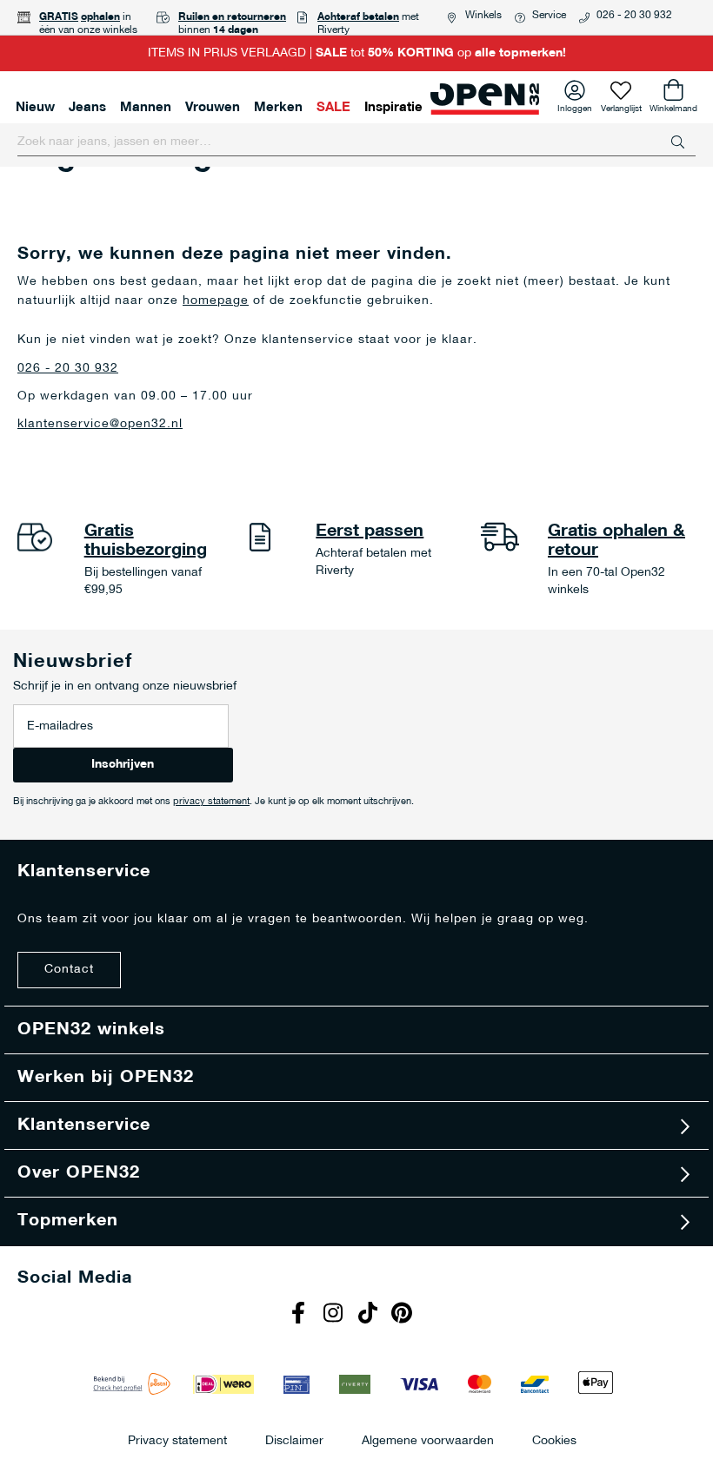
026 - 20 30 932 (634, 15)
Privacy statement (177, 1440)
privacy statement (211, 802)
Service (549, 15)
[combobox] (356, 142)
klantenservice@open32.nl (100, 424)
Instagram (335, 1315)
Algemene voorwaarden (428, 1440)
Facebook (300, 1315)
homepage (216, 300)
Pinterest (404, 1315)
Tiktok (369, 1315)
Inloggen (574, 106)
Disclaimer (294, 1440)
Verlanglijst (621, 106)
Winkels (483, 15)
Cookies (554, 1440)
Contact (69, 969)
